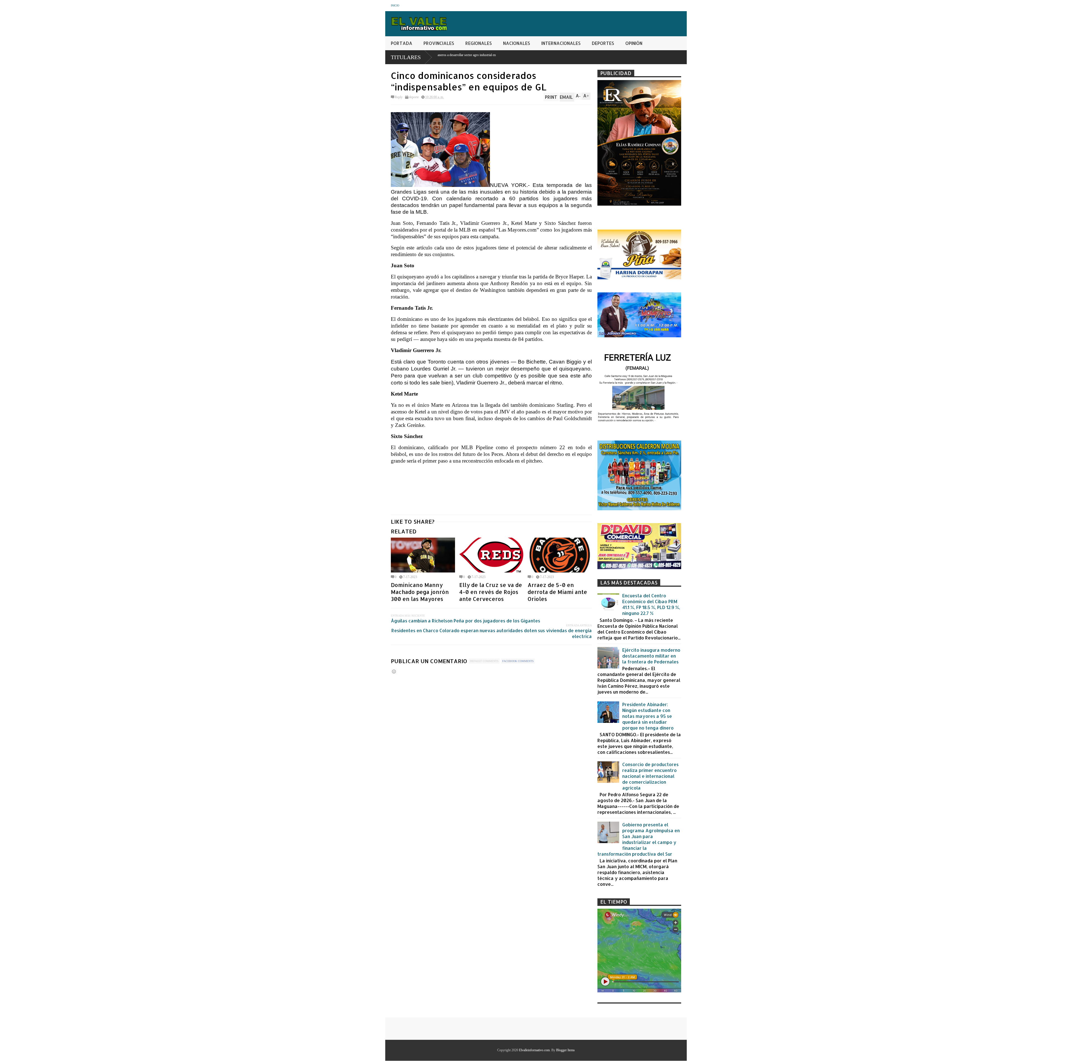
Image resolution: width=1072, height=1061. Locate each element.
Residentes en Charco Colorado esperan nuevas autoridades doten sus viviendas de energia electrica (491, 633)
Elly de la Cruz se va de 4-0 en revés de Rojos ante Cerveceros (490, 591)
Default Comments (484, 661)
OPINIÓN (633, 43)
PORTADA (401, 43)
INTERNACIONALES (561, 43)
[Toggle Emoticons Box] (394, 671)
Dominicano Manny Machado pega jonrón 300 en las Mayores (420, 591)
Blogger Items (565, 1050)
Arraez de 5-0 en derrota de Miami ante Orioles (557, 591)
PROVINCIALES (438, 43)
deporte (414, 97)
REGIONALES (478, 43)
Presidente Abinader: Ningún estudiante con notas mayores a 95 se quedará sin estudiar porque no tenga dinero (648, 716)
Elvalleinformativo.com (534, 1050)
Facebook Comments (518, 661)
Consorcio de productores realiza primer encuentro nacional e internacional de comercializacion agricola (650, 776)
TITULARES (406, 57)
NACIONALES (516, 43)
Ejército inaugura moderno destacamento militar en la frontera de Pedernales (651, 656)
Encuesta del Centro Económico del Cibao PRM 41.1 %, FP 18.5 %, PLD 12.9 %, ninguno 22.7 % (651, 604)
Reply (399, 97)
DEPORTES (603, 43)
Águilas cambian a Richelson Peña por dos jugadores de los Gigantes (465, 621)
